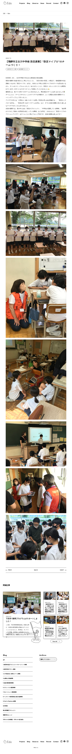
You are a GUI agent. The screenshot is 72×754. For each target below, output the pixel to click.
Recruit (48, 3)
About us (35, 3)
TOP (4, 13)
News (42, 3)
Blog (28, 3)
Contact (55, 3)
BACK (36, 570)
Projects (22, 3)
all (3, 660)
